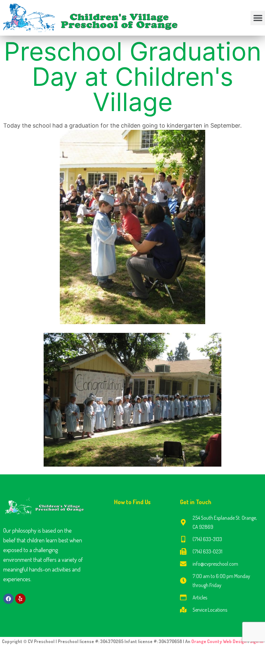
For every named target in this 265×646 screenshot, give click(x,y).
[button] (257, 18)
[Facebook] (8, 599)
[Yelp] (20, 599)
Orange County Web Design (219, 641)
